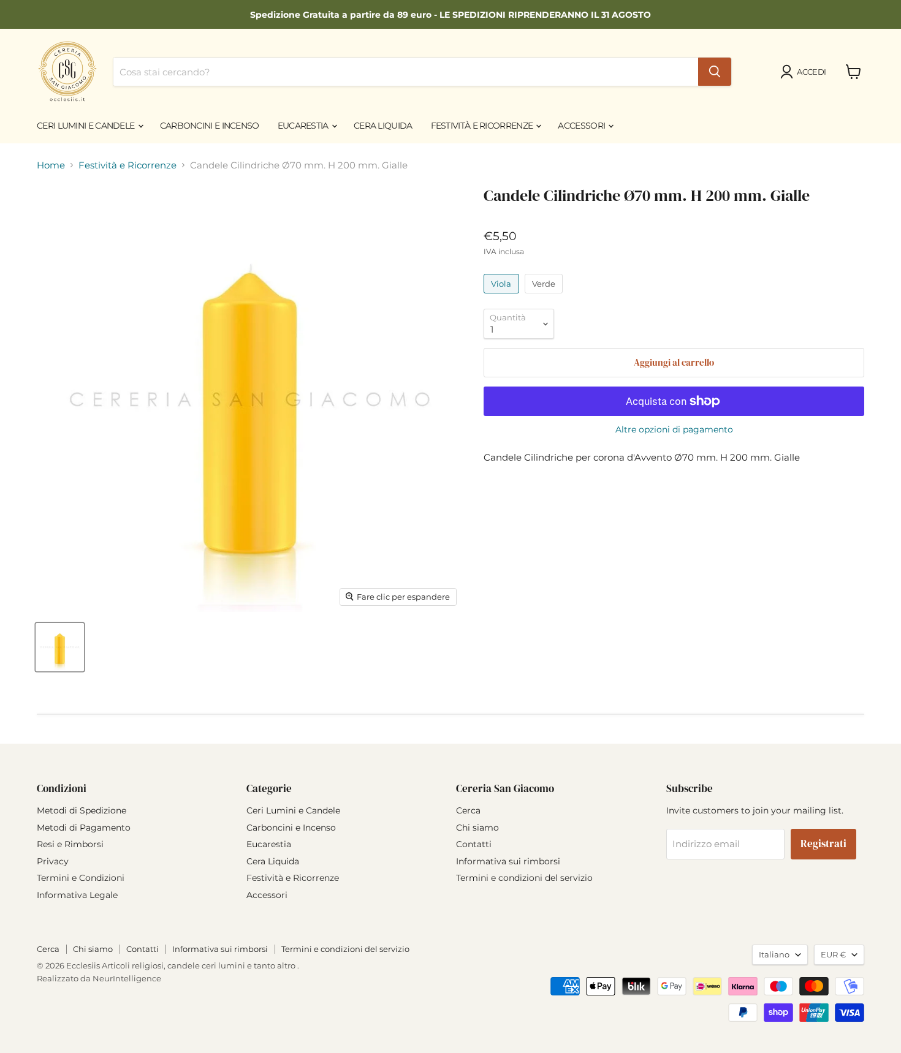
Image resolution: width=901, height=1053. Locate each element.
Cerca (468, 810)
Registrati (823, 844)
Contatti (474, 844)
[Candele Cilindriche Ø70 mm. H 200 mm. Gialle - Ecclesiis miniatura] (60, 647)
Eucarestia (304, 125)
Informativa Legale (77, 894)
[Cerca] (714, 72)
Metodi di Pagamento (84, 827)
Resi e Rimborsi (70, 844)
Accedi (811, 72)
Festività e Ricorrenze (483, 125)
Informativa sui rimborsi (508, 861)
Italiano (774, 954)
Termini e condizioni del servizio (524, 877)
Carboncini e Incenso (209, 125)
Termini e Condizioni (80, 877)
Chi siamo (477, 827)
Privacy (53, 861)
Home (51, 165)
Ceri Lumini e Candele (87, 125)
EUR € (833, 954)
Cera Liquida (383, 125)
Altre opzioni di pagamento (674, 429)
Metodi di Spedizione (81, 810)
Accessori (582, 125)
